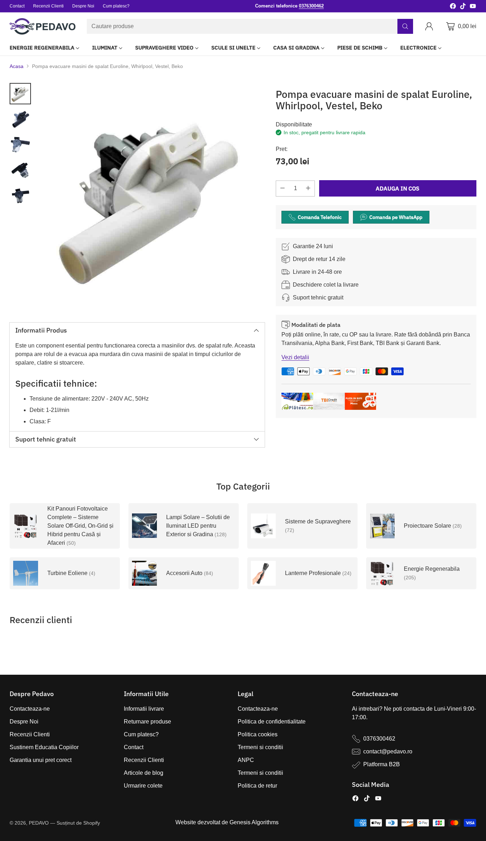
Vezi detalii (295, 357)
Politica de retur (257, 786)
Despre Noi (24, 722)
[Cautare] (405, 26)
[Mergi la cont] (430, 26)
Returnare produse (147, 722)
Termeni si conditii (260, 747)
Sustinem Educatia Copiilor (44, 747)
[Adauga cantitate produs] (308, 188)
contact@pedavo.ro (387, 751)
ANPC (246, 760)
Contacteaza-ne (30, 709)
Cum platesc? (141, 734)
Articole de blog (143, 773)
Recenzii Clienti (30, 734)
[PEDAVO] (42, 26)
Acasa (16, 66)
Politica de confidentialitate (272, 722)
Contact (133, 747)
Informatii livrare (144, 709)
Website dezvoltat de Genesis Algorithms (227, 822)
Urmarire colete (143, 786)
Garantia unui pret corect (41, 760)
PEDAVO (39, 823)
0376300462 (379, 739)
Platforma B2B (381, 764)
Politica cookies (258, 734)
